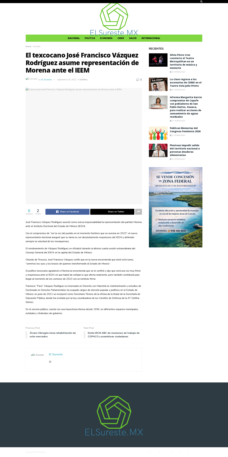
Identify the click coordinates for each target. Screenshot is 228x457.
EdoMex (36, 46)
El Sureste (46, 79)
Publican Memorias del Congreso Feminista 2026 (185, 129)
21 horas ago (178, 90)
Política (90, 38)
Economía (106, 38)
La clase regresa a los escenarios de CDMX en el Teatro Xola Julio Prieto (185, 82)
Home (28, 46)
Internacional (150, 38)
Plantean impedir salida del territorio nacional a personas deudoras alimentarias (185, 150)
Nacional (74, 38)
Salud (132, 38)
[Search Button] (201, 1)
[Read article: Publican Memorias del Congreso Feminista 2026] (158, 133)
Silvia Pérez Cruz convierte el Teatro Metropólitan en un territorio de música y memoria (183, 61)
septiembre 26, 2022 (66, 79)
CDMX (120, 38)
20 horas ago (178, 72)
